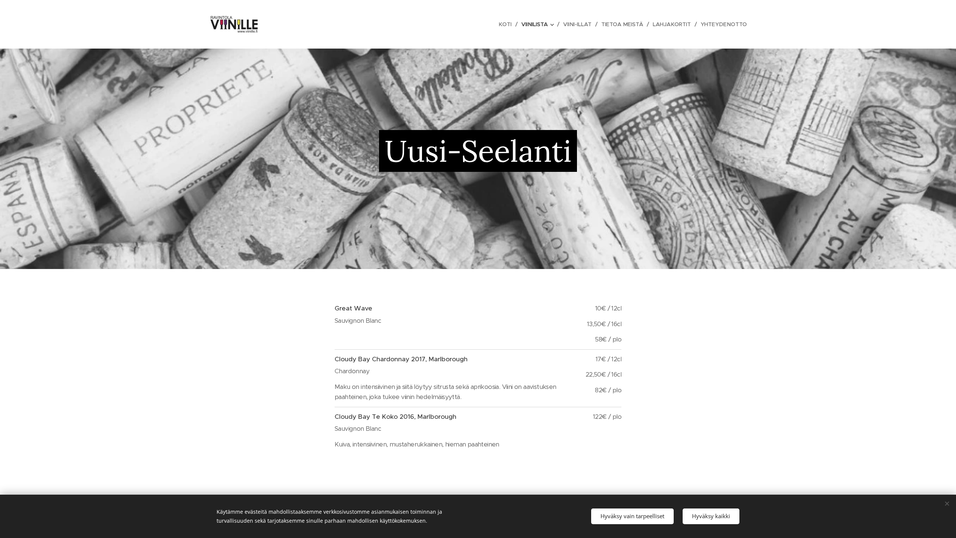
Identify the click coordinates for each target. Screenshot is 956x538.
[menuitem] (507, 24)
